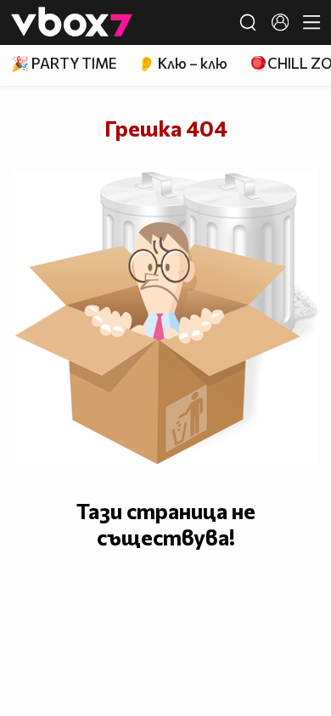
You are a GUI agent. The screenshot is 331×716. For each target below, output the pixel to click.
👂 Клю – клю (182, 63)
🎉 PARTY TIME (63, 63)
